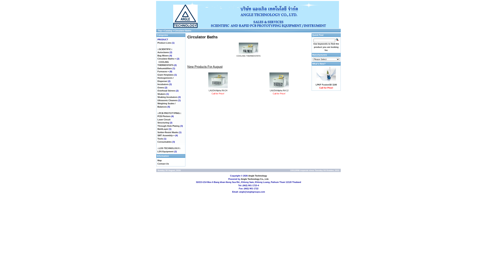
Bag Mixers (163, 55)
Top (160, 30)
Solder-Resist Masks (167, 132)
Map (159, 160)
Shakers (161, 94)
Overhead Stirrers (166, 91)
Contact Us (163, 164)
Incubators (163, 84)
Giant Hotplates (165, 75)
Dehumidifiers (164, 68)
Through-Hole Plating (168, 126)
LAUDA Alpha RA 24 (218, 90)
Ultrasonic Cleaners (167, 100)
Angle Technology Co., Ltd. (255, 179)
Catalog (168, 30)
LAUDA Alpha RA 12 (279, 90)
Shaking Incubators (167, 97)
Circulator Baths (183, 30)
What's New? (319, 64)
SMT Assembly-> (166, 135)
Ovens (160, 87)
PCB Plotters (163, 116)
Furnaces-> (163, 71)
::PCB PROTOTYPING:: (169, 113)
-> (166, 59)
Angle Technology (257, 176)
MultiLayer (162, 129)
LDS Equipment (165, 151)
